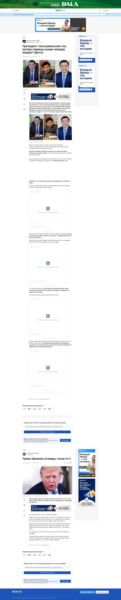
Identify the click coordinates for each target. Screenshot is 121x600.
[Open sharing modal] (24, 104)
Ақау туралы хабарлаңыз (87, 592)
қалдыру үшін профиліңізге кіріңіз (54, 426)
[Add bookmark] (24, 109)
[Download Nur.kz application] (60, 4)
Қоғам (23, 37)
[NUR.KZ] (60, 10)
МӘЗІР (16, 10)
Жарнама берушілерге (102, 592)
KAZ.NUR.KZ (45, 112)
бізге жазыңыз (45, 399)
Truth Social (43, 514)
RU (99, 10)
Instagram (66, 440)
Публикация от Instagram (48, 230)
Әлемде (24, 449)
